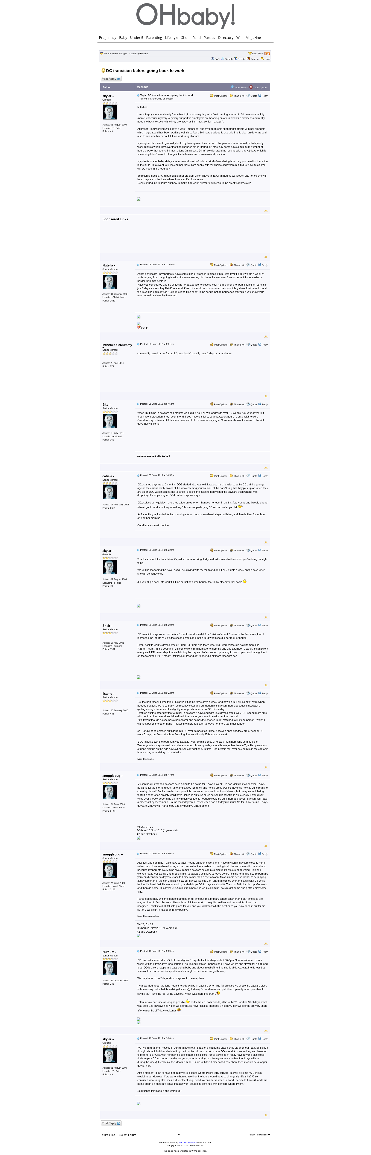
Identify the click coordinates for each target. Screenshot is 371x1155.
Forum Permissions (258, 1135)
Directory (225, 37)
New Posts (258, 53)
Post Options (220, 96)
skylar (107, 96)
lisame (107, 693)
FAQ (217, 59)
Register (255, 59)
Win (239, 37)
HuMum (108, 952)
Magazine (253, 37)
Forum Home (111, 53)
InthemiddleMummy (117, 345)
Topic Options (260, 87)
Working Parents (139, 53)
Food (197, 37)
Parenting (154, 37)
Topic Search (241, 87)
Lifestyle (171, 37)
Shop (185, 37)
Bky (105, 404)
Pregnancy (107, 37)
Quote (254, 96)
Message (142, 87)
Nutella (108, 265)
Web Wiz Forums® (188, 1142)
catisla (107, 476)
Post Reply (109, 78)
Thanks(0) (239, 96)
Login (267, 59)
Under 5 (136, 37)
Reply (265, 96)
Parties (209, 37)
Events (241, 59)
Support (124, 53)
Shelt (106, 625)
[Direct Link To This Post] (138, 95)
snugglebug (111, 775)
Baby (123, 37)
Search (229, 59)
